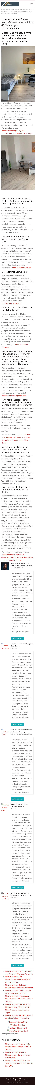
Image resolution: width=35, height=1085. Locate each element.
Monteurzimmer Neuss (21, 268)
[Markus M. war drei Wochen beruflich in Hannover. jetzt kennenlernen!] (5, 807)
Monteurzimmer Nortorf (11, 303)
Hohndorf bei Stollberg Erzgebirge (21, 734)
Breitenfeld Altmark (17, 568)
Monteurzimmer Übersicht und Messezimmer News (19, 9)
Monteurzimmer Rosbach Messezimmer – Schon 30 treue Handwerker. (17, 1055)
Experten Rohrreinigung (21, 1082)
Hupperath (14, 897)
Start (2, 9)
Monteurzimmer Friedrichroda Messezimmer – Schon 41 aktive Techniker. (18, 1047)
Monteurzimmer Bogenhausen (13, 396)
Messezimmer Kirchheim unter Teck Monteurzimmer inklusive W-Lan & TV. (19, 1063)
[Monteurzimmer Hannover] (10, 4)
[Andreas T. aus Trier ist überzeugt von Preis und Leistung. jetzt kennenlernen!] (5, 732)
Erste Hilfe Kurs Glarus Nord (12, 555)
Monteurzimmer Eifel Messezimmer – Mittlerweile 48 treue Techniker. (17, 979)
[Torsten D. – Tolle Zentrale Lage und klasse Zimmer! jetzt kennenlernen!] (5, 646)
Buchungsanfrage (17, 638)
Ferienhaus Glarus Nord (12, 560)
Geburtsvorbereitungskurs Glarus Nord (17, 557)
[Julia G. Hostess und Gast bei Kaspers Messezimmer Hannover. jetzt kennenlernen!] (5, 895)
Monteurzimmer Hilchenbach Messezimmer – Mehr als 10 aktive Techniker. (19, 999)
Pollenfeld (14, 648)
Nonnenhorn (14, 809)
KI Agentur (11, 1082)
